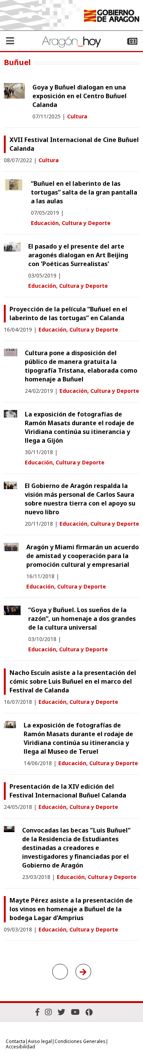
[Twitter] (61, 1012)
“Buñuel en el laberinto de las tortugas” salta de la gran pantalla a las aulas (84, 192)
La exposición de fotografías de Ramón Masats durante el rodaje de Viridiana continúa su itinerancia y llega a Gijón (79, 427)
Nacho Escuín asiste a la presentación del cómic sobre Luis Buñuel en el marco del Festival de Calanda (73, 681)
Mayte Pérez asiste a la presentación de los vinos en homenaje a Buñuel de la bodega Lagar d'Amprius (71, 909)
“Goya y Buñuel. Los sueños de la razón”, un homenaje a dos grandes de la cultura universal (82, 619)
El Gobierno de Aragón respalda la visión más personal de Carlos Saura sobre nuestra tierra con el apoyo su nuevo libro (80, 499)
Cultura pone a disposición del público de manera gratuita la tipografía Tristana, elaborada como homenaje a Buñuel (81, 366)
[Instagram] (48, 1012)
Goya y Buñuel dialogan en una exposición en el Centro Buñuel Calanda (79, 96)
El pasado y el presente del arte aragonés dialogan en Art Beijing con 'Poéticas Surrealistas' (78, 255)
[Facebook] (37, 1012)
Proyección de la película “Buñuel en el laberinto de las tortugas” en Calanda (68, 313)
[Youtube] (75, 1012)
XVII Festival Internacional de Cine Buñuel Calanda (74, 144)
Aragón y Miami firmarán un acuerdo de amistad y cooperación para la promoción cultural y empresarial (82, 556)
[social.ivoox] (89, 1012)
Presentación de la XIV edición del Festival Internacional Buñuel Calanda (68, 790)
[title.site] (111, 16)
